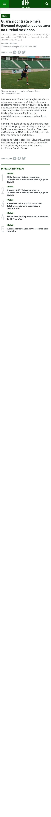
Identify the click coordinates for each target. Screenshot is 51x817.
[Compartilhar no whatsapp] (14, 52)
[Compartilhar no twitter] (24, 52)
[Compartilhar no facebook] (19, 52)
